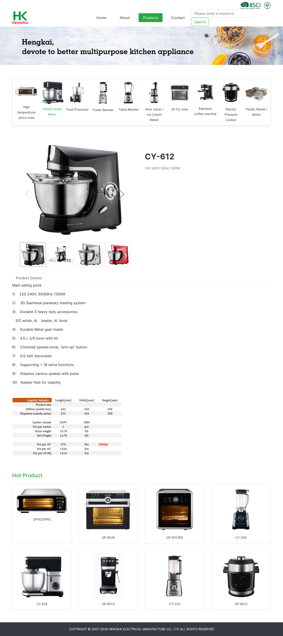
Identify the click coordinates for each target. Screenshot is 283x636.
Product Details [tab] (29, 278)
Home (101, 17)
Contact (178, 17)
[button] (121, 194)
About (125, 17)
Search (200, 22)
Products (150, 17)
